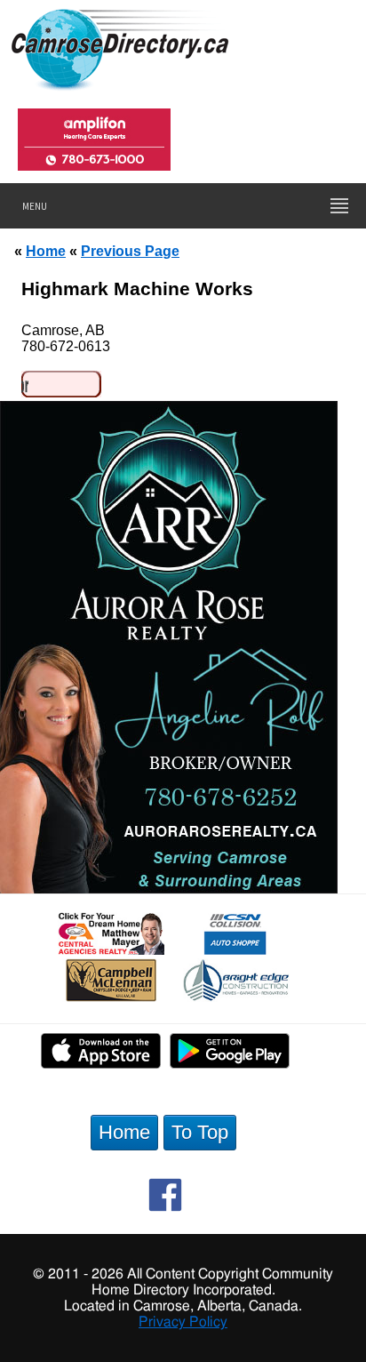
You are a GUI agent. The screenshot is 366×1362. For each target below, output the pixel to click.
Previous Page (130, 251)
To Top (199, 1132)
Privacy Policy (183, 1322)
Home (46, 251)
